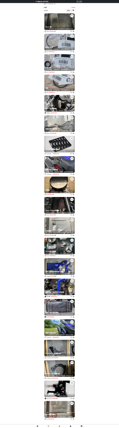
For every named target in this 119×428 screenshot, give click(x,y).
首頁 (45, 4)
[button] (73, 21)
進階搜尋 (73, 7)
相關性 (69, 10)
